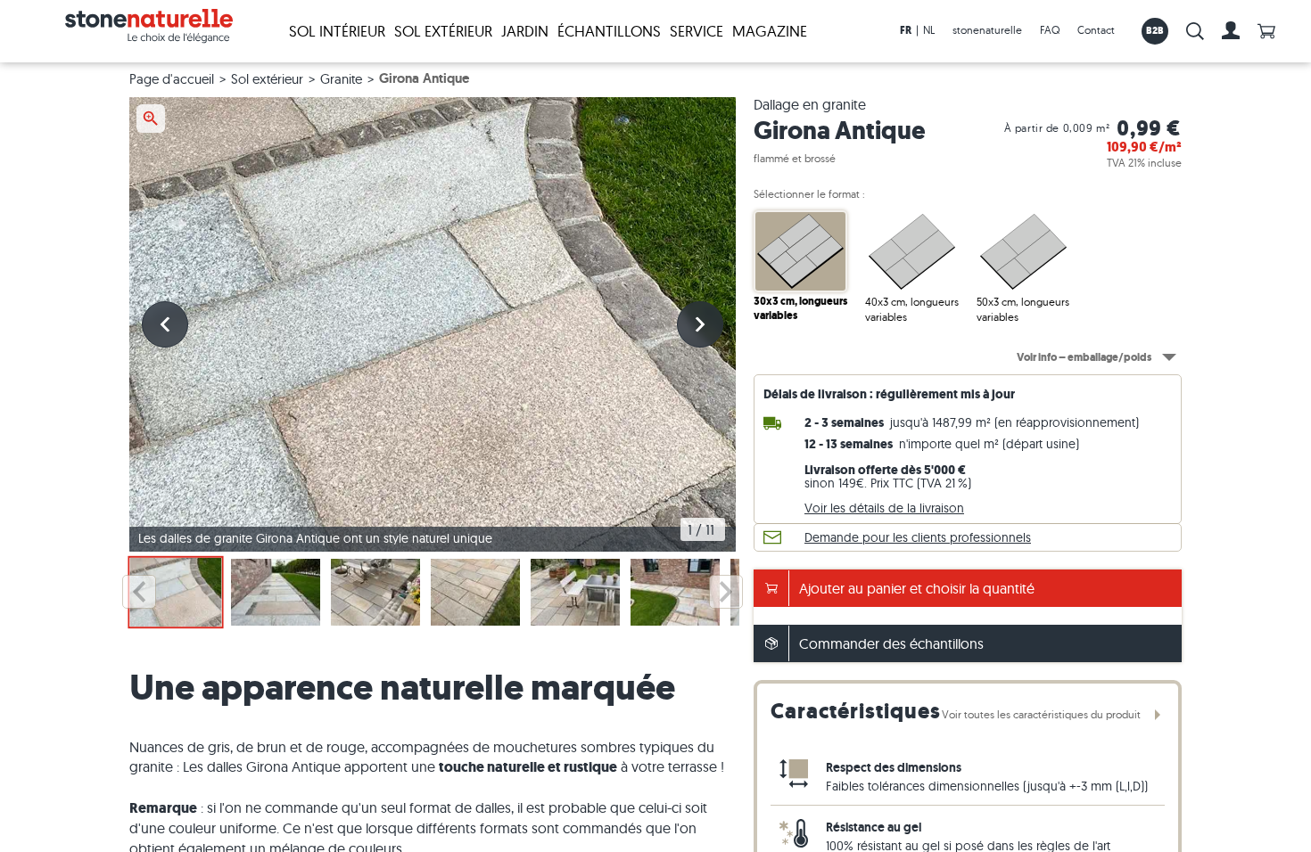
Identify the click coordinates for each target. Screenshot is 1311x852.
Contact (1096, 30)
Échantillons (609, 30)
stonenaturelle (987, 30)
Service (696, 30)
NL (929, 30)
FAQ (1050, 30)
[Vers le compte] (1231, 31)
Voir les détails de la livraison (884, 508)
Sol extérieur (443, 30)
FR (905, 30)
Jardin (524, 30)
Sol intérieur (337, 30)
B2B (1155, 30)
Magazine (769, 30)
